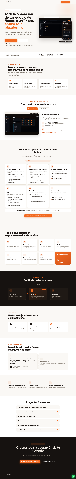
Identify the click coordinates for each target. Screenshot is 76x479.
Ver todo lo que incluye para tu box (49, 132)
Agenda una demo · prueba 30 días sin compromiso (37, 215)
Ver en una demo (60, 262)
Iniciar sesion (56, 1)
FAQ (51, 1)
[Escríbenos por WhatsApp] (73, 476)
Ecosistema (47, 1)
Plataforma (37, 1)
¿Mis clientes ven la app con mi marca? (27, 411)
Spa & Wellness (44, 108)
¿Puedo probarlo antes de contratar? (26, 420)
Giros (42, 1)
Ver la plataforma (23, 40)
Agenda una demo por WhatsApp (31, 461)
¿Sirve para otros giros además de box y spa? (29, 425)
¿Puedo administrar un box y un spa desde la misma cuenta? (32, 407)
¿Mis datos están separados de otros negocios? (29, 429)
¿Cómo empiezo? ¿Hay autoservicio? (26, 416)
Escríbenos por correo (49, 461)
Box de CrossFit (33, 108)
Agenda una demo (65, 1)
